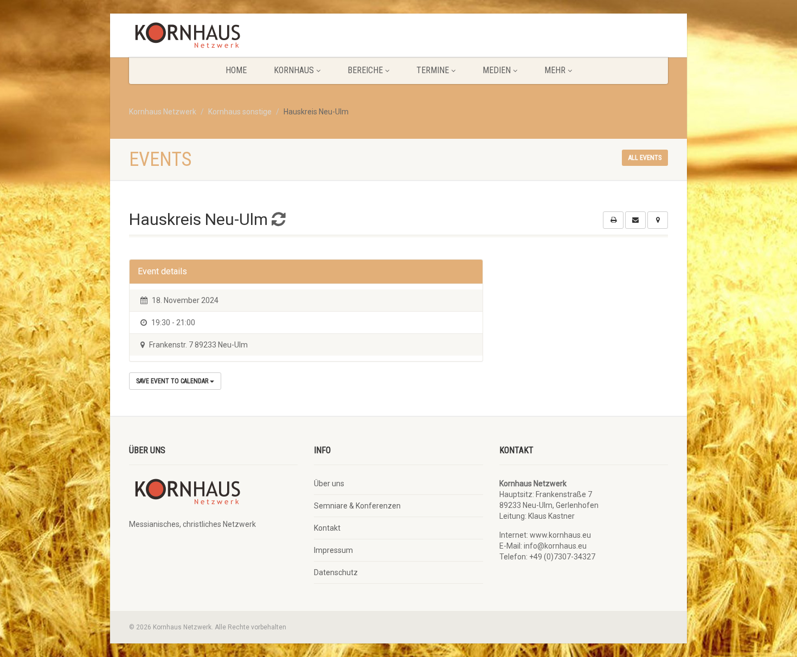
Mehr (554, 70)
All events (644, 158)
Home (236, 70)
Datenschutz (336, 572)
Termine (432, 70)
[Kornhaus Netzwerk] (213, 38)
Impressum (333, 550)
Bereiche (365, 70)
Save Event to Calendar (173, 381)
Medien (497, 70)
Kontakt (327, 528)
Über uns (329, 483)
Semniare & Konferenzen (357, 505)
